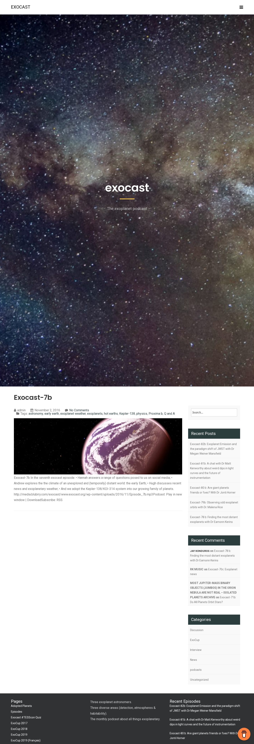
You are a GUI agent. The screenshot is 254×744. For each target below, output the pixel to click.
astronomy (36, 413)
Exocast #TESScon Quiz (26, 717)
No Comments (79, 410)
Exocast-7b (33, 397)
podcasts (196, 669)
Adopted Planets (21, 705)
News (193, 659)
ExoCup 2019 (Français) (25, 740)
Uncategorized (199, 679)
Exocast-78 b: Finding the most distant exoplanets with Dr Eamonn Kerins (214, 519)
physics (141, 413)
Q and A (169, 413)
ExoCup (195, 640)
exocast (20, 7)
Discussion (196, 630)
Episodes (16, 711)
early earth (51, 413)
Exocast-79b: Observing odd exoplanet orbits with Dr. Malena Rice (214, 505)
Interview (196, 649)
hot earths (111, 413)
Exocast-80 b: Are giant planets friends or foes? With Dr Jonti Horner (213, 490)
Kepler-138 (127, 413)
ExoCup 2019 (19, 734)
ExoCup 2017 (19, 723)
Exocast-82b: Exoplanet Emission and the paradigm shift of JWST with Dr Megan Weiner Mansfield (213, 448)
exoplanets (95, 413)
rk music (196, 569)
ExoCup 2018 (19, 729)
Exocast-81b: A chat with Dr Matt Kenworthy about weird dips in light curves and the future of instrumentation (212, 470)
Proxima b (156, 413)
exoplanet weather (73, 413)
